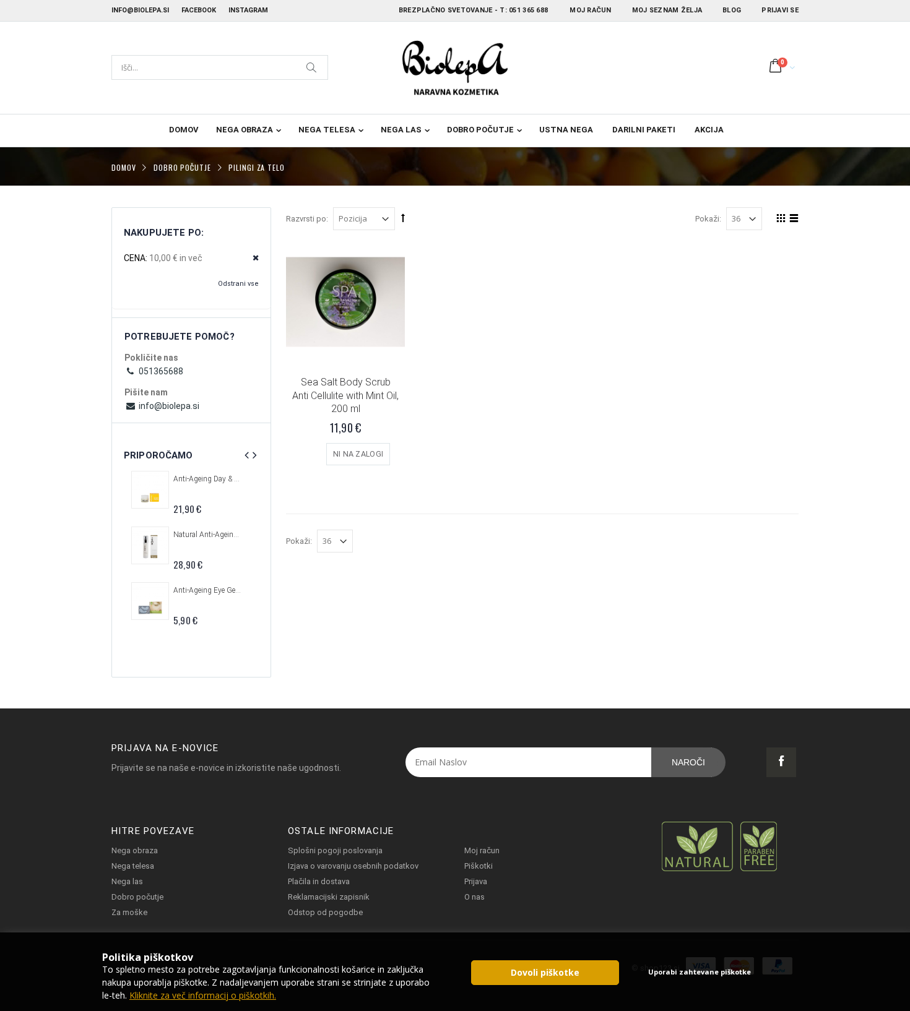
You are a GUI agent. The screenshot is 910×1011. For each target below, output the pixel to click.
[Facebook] (781, 762)
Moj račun (590, 10)
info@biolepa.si (140, 10)
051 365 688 (528, 10)
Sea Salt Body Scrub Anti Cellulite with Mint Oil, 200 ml (345, 395)
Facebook (198, 10)
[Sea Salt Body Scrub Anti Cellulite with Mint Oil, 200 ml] (345, 302)
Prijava (475, 881)
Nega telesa (326, 129)
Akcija (709, 129)
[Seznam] (792, 220)
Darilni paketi (643, 129)
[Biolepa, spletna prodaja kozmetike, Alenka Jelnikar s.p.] (455, 67)
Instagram (248, 10)
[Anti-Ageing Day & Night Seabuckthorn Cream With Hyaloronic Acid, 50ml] (150, 490)
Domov (123, 166)
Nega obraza (244, 129)
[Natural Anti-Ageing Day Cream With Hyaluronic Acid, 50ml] (150, 545)
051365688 (160, 371)
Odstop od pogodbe (325, 912)
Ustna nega (566, 129)
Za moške (129, 912)
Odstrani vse (238, 284)
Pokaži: (708, 218)
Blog (731, 10)
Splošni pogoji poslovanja (335, 850)
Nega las (401, 129)
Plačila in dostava (319, 881)
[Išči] (312, 67)
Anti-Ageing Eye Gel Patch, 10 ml (207, 590)
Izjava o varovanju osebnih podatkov (353, 866)
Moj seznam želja (667, 10)
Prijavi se (780, 10)
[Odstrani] (252, 258)
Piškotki (478, 866)
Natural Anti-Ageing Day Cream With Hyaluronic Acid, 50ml (207, 534)
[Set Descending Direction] (403, 218)
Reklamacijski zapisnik (329, 896)
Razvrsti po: (307, 218)
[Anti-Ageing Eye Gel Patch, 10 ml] (150, 601)
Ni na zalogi (358, 453)
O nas (474, 896)
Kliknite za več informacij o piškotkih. (202, 995)
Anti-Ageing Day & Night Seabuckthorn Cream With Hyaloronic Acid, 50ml (207, 479)
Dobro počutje (480, 129)
